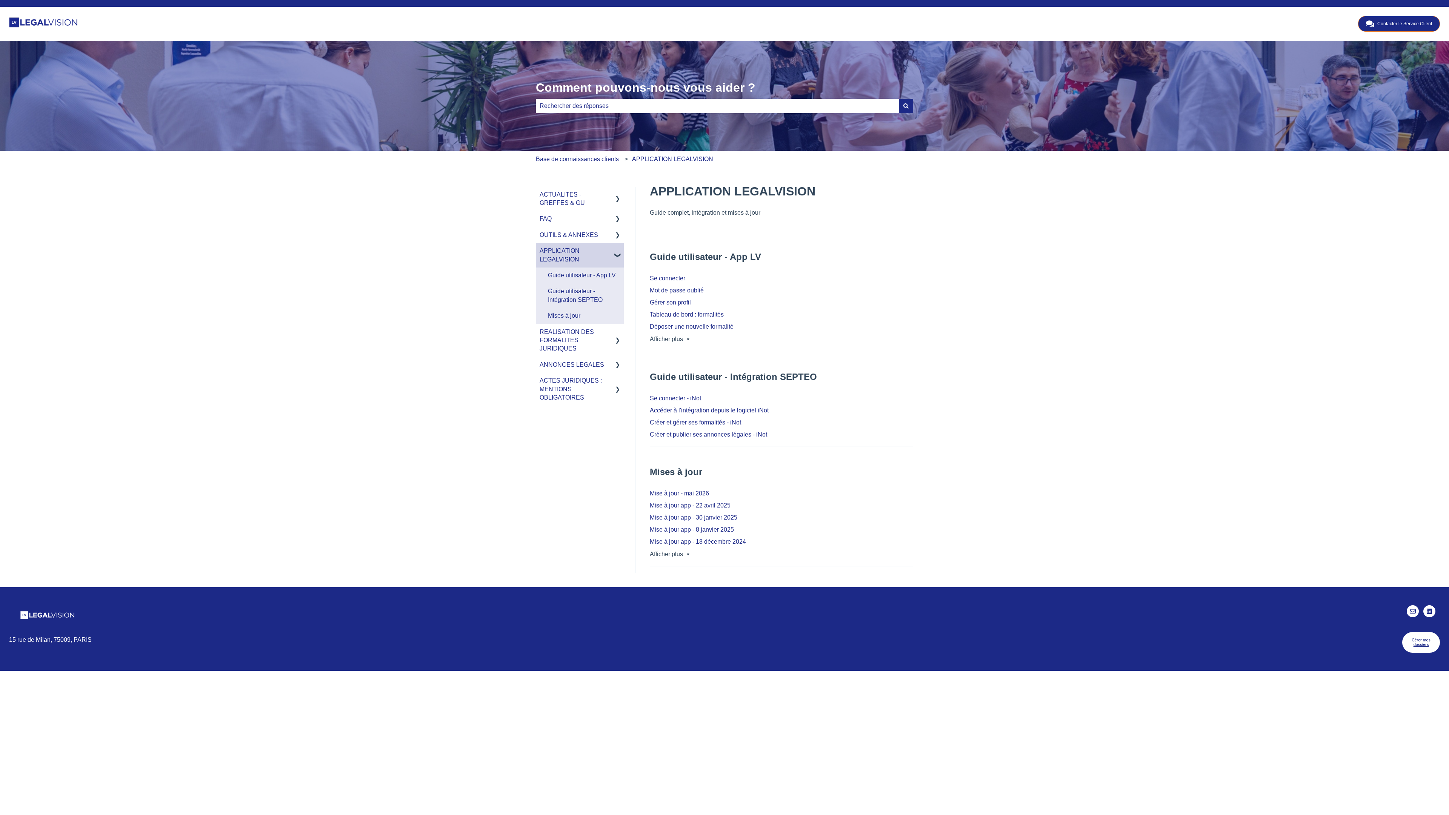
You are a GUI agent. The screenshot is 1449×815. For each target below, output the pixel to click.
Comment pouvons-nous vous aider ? (645, 87)
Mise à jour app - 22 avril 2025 (690, 505)
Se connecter (667, 278)
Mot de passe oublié (677, 290)
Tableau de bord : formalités (687, 314)
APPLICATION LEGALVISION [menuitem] (560, 255)
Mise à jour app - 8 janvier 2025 (692, 529)
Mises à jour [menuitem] (564, 315)
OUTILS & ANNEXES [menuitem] (569, 235)
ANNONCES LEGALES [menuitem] (572, 364)
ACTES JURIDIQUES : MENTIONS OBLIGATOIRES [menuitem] (571, 389)
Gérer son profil (670, 302)
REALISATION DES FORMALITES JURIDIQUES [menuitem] (567, 340)
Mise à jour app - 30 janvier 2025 (693, 517)
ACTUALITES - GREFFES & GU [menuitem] (562, 198)
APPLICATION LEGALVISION (672, 159)
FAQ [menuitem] (546, 218)
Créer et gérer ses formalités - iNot (695, 422)
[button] (618, 195)
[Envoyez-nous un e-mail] (1413, 611)
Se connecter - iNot (675, 398)
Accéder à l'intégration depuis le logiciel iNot (709, 410)
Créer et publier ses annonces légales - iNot (708, 434)
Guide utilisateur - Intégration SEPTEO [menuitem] (575, 295)
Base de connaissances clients (577, 159)
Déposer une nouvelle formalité (692, 326)
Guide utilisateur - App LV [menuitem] (582, 275)
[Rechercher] (906, 106)
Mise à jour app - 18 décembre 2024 (698, 541)
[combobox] (717, 106)
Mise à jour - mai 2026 (679, 493)
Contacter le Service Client (1404, 23)
